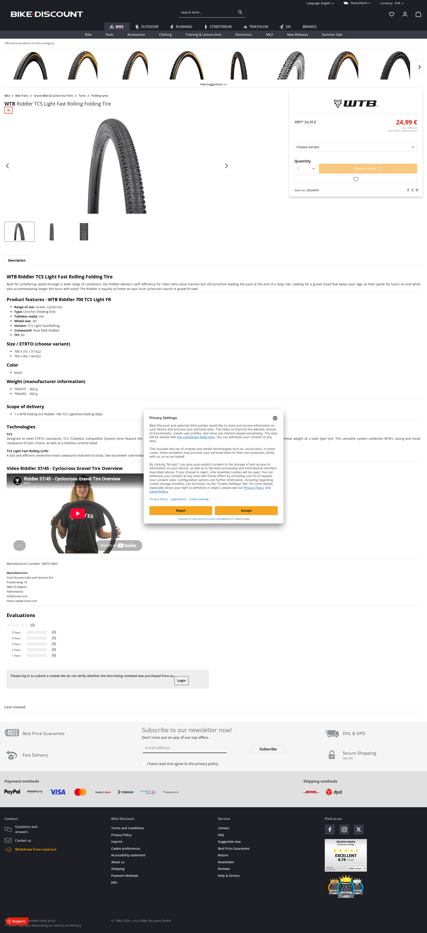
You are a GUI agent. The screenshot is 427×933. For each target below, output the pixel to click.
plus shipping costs (402, 130)
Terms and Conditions (127, 828)
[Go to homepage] (47, 14)
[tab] (16, 260)
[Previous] (7, 166)
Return (223, 855)
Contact (223, 828)
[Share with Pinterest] (416, 190)
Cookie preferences (125, 848)
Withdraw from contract (35, 849)
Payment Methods (124, 875)
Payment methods (21, 781)
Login (181, 680)
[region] (213, 64)
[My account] (405, 14)
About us (118, 862)
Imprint (116, 841)
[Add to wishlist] (355, 179)
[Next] (419, 67)
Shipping (118, 869)
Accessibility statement (128, 855)
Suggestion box (229, 841)
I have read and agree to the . (183, 763)
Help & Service (229, 875)
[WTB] (355, 103)
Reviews (224, 869)
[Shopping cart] (417, 14)
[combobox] (207, 12)
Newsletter (226, 862)
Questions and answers (26, 829)
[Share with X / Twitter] (411, 190)
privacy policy (206, 763)
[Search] (240, 12)
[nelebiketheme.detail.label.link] (30, 65)
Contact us (23, 840)
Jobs (114, 882)
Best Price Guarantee (234, 848)
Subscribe (268, 749)
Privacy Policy (121, 835)
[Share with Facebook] (407, 190)
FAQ (221, 835)
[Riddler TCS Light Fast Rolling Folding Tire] (117, 166)
